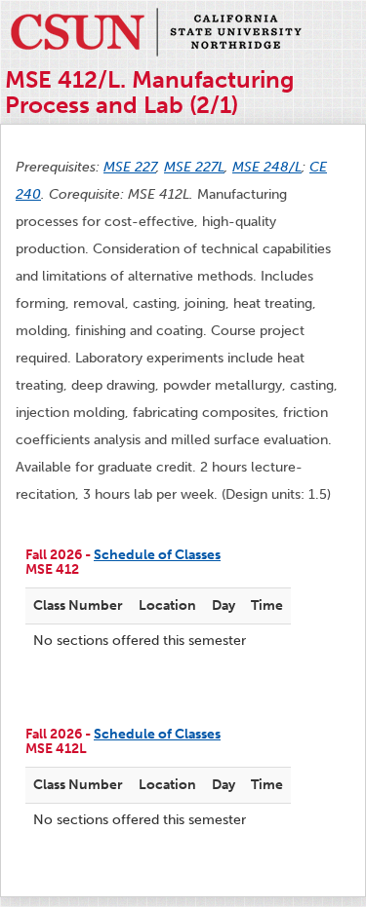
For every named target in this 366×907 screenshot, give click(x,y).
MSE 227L (194, 167)
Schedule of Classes (157, 555)
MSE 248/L (267, 167)
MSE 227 (129, 167)
